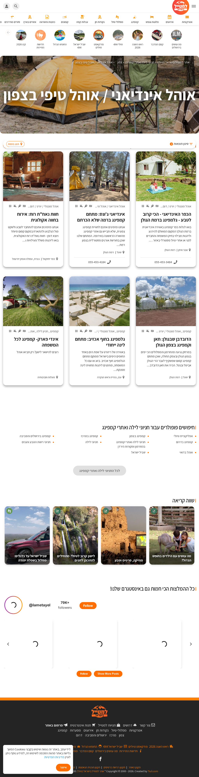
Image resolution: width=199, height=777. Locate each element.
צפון (121, 735)
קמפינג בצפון (137, 436)
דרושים (127, 725)
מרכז (112, 735)
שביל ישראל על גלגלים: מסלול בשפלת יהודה (30, 558)
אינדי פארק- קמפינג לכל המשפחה (36, 342)
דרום (79, 735)
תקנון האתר (135, 767)
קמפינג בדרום (184, 442)
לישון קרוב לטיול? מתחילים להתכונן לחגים (76, 558)
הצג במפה (13, 144)
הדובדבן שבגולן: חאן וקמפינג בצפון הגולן (172, 342)
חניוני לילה (91, 442)
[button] (8, 33)
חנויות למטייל (107, 725)
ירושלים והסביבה (96, 735)
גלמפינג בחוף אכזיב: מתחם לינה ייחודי (100, 342)
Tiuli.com (153, 771)
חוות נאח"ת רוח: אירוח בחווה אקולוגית (37, 217)
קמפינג (187, 331)
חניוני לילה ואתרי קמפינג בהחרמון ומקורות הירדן (130, 444)
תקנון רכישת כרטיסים (114, 767)
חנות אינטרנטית (80, 725)
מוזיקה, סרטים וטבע (129, 560)
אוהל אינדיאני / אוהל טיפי (110, 206)
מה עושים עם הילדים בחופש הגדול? (171, 558)
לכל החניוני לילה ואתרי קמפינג (99, 470)
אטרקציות (135, 730)
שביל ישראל (138, 452)
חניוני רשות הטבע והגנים (36, 442)
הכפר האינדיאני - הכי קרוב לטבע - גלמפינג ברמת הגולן (166, 217)
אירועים (88, 730)
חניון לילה (42, 331)
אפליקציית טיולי (183, 436)
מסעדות (75, 730)
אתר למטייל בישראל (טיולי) (90, 771)
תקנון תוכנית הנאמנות (89, 767)
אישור (63, 767)
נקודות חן (102, 730)
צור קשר (145, 725)
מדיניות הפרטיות (54, 757)
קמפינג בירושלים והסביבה (35, 436)
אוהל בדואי (28, 331)
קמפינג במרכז (89, 436)
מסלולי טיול (119, 730)
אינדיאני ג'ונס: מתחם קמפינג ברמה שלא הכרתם (101, 217)
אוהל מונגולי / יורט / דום (177, 206)
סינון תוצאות (180, 144)
